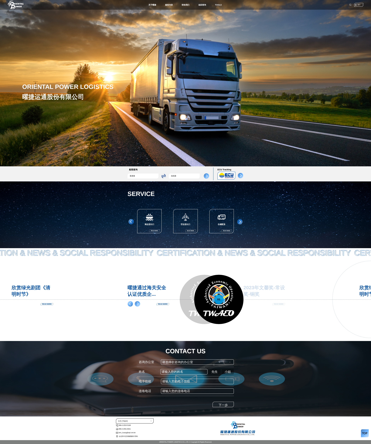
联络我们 (185, 5)
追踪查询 (202, 5)
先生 (214, 371)
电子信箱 (145, 381)
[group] (149, 221)
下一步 (223, 405)
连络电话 (145, 391)
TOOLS (218, 5)
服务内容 (169, 5)
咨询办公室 (146, 362)
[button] (144, 176)
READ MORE (154, 230)
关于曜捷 (152, 5)
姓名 (142, 371)
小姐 (228, 371)
